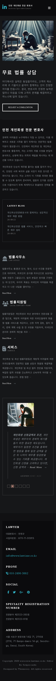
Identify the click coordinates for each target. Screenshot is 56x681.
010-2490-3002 (18, 573)
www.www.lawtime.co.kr (33, 661)
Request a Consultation (20, 107)
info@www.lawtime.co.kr (21, 556)
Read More (6, 293)
